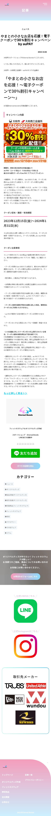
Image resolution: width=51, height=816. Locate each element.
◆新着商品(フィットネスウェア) (16, 506)
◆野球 (7, 516)
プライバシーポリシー (34, 779)
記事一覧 (28, 774)
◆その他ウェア (10, 527)
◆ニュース (9, 484)
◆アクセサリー (10, 522)
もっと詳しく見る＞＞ (15, 393)
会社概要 (5, 797)
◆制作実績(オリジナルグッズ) (16, 500)
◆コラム (8, 533)
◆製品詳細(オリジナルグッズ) (16, 495)
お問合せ (5, 802)
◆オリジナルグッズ (12, 489)
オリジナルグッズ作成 (11, 781)
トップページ (7, 774)
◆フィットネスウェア (13, 511)
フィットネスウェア (10, 787)
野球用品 (5, 791)
